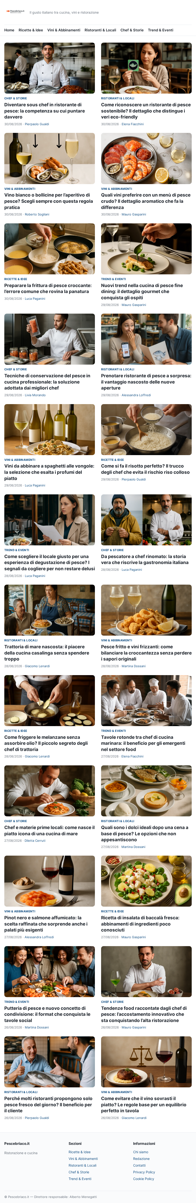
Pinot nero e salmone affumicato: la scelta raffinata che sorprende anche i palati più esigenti (45, 924)
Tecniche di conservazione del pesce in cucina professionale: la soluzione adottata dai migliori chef (47, 382)
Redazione (141, 1159)
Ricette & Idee (31, 30)
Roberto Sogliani (37, 214)
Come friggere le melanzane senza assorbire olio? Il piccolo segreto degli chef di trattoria (46, 743)
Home (9, 30)
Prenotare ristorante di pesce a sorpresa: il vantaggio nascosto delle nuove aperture (146, 382)
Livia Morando (35, 395)
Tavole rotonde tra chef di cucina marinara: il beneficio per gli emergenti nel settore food (143, 743)
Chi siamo (140, 1152)
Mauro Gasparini (134, 214)
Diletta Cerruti (35, 840)
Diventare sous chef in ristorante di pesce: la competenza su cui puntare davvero (44, 111)
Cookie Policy (143, 1179)
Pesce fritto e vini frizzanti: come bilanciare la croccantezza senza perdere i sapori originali (146, 653)
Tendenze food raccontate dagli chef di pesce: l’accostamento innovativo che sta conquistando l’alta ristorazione (144, 1014)
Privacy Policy (144, 1172)
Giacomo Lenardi (37, 666)
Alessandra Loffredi (136, 395)
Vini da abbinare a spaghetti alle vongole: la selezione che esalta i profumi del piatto (49, 472)
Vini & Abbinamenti (63, 30)
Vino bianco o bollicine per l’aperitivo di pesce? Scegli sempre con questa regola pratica (48, 201)
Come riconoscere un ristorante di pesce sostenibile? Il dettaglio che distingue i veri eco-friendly (146, 111)
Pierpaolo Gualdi (37, 124)
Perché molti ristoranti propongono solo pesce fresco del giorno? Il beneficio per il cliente (48, 1104)
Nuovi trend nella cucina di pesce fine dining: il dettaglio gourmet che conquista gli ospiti (142, 291)
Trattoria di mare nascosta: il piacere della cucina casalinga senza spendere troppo (46, 653)
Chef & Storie (132, 30)
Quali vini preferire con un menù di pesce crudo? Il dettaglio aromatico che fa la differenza (146, 201)
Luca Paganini (35, 298)
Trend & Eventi (160, 30)
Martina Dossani (134, 666)
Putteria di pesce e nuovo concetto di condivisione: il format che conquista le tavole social (47, 1014)
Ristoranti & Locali (100, 30)
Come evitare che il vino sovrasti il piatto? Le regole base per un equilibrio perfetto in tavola (143, 1104)
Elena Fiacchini (133, 124)
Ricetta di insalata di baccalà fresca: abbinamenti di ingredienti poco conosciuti (140, 924)
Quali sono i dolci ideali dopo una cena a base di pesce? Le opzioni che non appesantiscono (144, 833)
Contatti (139, 1165)
